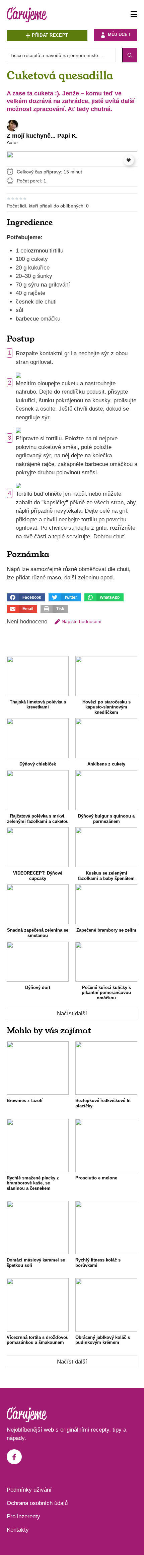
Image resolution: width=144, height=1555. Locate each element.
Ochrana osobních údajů (37, 1503)
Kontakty (18, 1530)
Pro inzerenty (23, 1516)
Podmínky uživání (29, 1490)
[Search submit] (129, 55)
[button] (26, 597)
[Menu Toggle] (134, 14)
